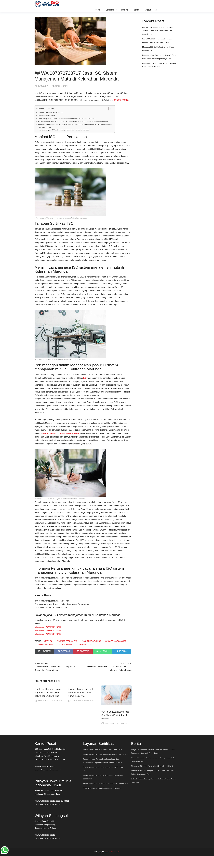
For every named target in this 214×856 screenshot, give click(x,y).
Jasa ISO (66, 86)
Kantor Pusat (46, 127)
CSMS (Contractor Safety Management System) (101, 788)
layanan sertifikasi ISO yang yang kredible (60, 433)
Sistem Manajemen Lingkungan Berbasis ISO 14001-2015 (105, 754)
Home (97, 10)
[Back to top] (211, 853)
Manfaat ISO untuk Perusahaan (50, 112)
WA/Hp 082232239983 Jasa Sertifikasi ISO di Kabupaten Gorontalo (115, 715)
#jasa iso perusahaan (67, 641)
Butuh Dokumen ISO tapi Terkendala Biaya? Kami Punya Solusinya (80, 692)
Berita (136, 10)
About (148, 10)
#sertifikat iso (85, 645)
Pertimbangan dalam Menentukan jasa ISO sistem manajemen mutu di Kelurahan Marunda (73, 121)
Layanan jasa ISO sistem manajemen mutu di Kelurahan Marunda (65, 130)
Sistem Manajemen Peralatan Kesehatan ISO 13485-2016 (105, 784)
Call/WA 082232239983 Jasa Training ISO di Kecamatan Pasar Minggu (55, 668)
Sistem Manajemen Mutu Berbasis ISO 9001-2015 (102, 750)
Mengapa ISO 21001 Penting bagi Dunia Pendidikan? (152, 766)
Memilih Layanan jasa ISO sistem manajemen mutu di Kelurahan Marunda (67, 118)
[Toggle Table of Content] (109, 109)
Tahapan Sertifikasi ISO (47, 115)
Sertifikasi (110, 10)
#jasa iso (48, 641)
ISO (85, 378)
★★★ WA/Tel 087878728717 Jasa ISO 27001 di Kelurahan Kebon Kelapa (109, 668)
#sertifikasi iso (65, 645)
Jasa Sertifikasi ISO (112, 852)
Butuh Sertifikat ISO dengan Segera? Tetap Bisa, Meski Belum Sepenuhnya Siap (48, 692)
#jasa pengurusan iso (115, 641)
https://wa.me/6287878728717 (48, 627)
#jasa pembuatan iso (91, 641)
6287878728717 (121, 100)
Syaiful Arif (43, 86)
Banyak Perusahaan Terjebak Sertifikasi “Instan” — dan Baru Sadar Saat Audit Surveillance (157, 30)
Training (124, 10)
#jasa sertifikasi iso (44, 645)
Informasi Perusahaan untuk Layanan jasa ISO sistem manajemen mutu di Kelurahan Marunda (75, 124)
